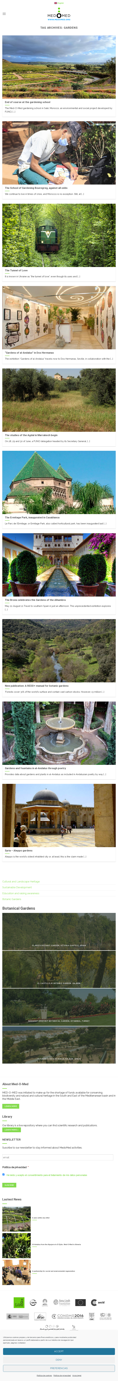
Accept (59, 1351)
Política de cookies (44, 1375)
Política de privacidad (62, 1375)
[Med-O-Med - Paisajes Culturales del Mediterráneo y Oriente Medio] (59, 13)
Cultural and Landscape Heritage (21, 881)
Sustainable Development (17, 887)
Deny (59, 1359)
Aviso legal (76, 1375)
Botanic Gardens (11, 899)
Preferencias (59, 1368)
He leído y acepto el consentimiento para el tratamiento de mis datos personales (47, 1175)
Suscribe (9, 1185)
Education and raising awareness (20, 893)
